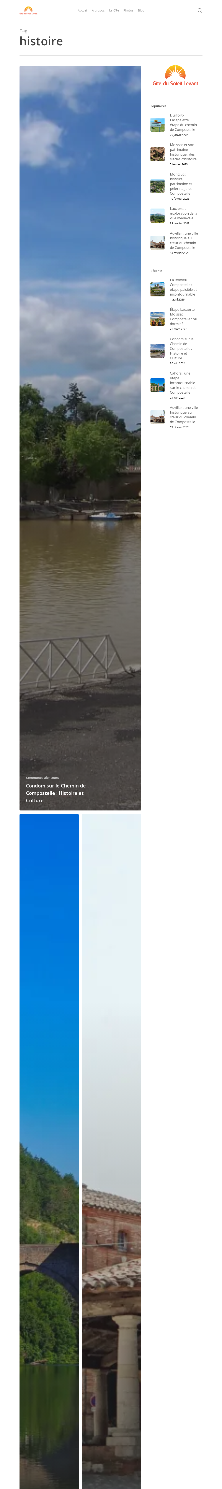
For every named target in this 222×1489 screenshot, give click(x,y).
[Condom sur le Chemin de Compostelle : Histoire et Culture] (80, 438)
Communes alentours (42, 778)
